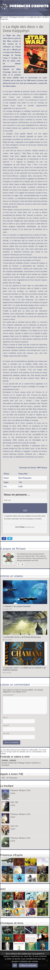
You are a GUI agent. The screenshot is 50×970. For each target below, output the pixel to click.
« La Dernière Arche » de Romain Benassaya (22, 637)
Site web (6, 733)
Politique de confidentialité (28, 965)
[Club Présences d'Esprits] (25, 6)
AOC (4, 778)
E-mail (6, 725)
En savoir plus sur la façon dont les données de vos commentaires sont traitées (23, 752)
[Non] (47, 960)
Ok (15, 965)
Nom (5, 718)
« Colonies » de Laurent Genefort (16, 606)
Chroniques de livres (16, 17)
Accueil (5, 17)
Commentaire (8, 695)
